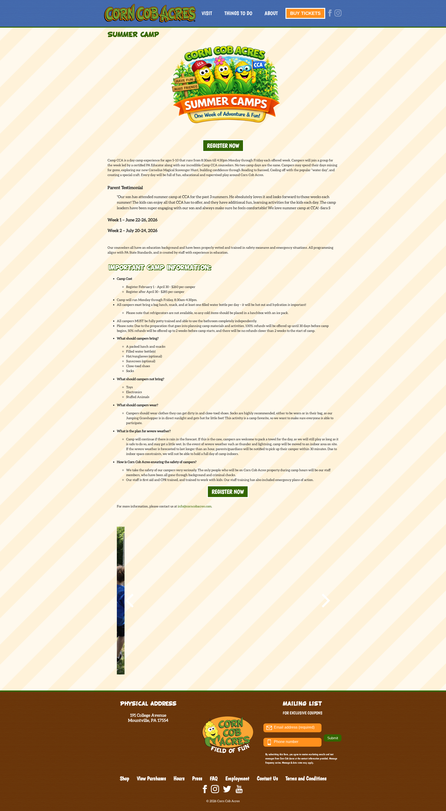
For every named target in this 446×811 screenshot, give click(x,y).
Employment (237, 778)
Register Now (223, 145)
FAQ (214, 778)
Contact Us (267, 778)
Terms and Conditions (305, 778)
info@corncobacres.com (194, 506)
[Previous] (130, 600)
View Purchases (151, 778)
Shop (124, 778)
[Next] (324, 600)
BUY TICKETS (305, 13)
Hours (179, 778)
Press (197, 778)
